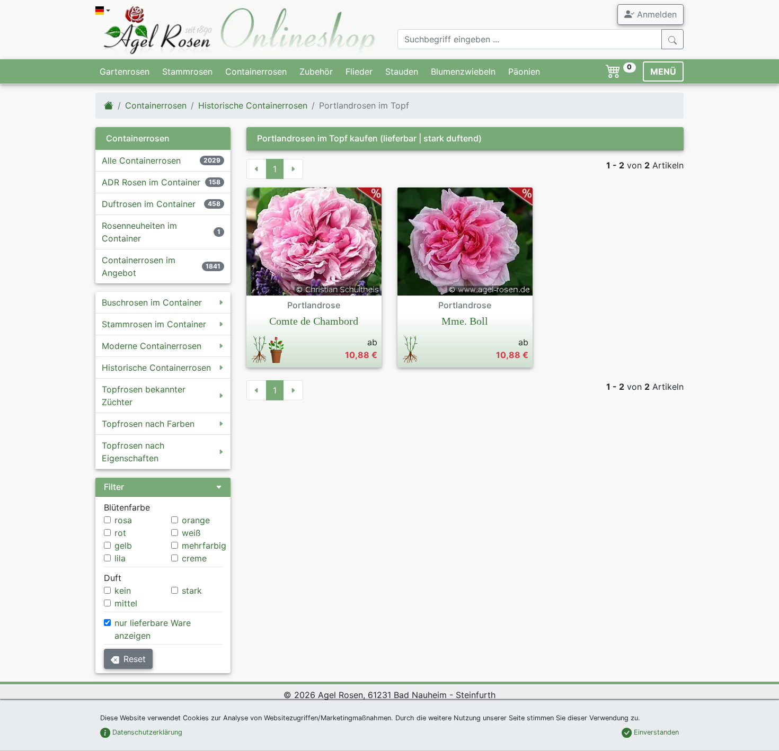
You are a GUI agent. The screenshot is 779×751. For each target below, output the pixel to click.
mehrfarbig (204, 545)
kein (122, 590)
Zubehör (316, 71)
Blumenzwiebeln (463, 71)
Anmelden (655, 14)
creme (194, 558)
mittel (125, 603)
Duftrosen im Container (149, 204)
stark (192, 590)
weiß (191, 533)
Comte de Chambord (313, 321)
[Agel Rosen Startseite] (108, 105)
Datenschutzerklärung (146, 732)
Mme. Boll (464, 321)
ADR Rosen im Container (151, 182)
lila (120, 558)
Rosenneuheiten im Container (139, 232)
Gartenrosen (124, 71)
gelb (123, 545)
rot (120, 533)
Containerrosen (256, 71)
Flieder (359, 71)
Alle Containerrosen (141, 160)
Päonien (524, 71)
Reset (134, 659)
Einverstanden (655, 732)
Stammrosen (187, 71)
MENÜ (663, 71)
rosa (123, 520)
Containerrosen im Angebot (138, 266)
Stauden (401, 71)
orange (196, 520)
